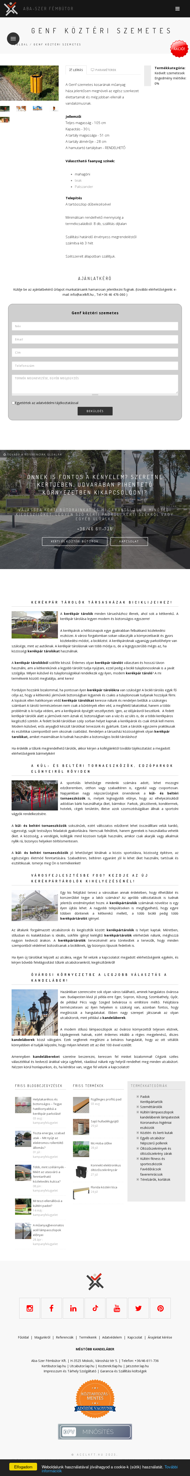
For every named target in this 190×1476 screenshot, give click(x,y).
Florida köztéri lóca (104, 1187)
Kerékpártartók (151, 1101)
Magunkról (42, 1337)
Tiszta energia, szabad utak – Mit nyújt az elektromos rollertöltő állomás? (49, 1140)
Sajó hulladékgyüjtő (105, 1121)
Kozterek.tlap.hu (110, 1366)
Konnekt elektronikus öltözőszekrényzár (106, 1167)
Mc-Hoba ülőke (101, 1143)
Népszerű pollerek (154, 1143)
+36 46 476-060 (113, 294)
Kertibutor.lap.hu (53, 1366)
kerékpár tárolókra (103, 690)
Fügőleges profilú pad (106, 1099)
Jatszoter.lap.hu (137, 1366)
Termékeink (88, 1337)
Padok (145, 1096)
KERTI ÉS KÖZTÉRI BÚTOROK (74, 541)
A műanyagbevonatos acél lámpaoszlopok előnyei (48, 1230)
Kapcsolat (134, 1337)
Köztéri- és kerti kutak (156, 1132)
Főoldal (20, 44)
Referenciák (64, 1337)
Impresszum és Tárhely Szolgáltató (70, 1371)
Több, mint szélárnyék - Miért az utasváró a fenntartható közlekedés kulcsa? (49, 1174)
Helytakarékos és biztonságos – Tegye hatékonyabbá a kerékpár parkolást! (47, 1106)
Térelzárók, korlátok (155, 1179)
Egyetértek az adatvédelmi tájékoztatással (46, 403)
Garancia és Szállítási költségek (123, 1371)
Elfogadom (23, 1467)
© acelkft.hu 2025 (94, 1454)
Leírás (77, 70)
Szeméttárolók (151, 1107)
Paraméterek (105, 70)
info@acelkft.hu (82, 294)
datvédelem (113, 1337)
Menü (13, 38)
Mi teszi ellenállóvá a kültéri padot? (47, 1203)
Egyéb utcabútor (152, 1138)
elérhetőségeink (148, 957)
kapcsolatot (120, 1067)
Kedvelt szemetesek (170, 73)
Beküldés (95, 411)
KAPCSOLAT (129, 541)
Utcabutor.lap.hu (82, 1366)
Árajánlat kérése (160, 1337)
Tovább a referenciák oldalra (34, 454)
